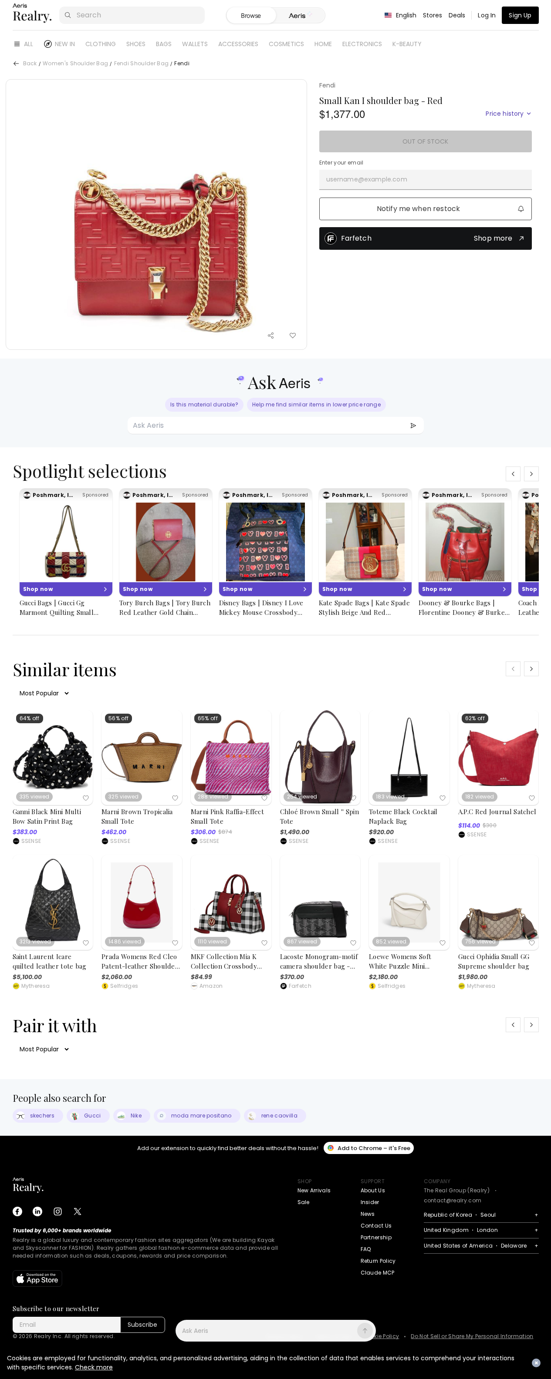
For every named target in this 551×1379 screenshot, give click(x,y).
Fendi (327, 85)
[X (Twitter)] (77, 1211)
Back (30, 63)
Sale (303, 1202)
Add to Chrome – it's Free (374, 1148)
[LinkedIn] (37, 1211)
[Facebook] (17, 1211)
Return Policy (378, 1261)
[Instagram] (57, 1211)
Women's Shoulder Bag (75, 63)
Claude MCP (378, 1272)
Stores (433, 15)
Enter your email (341, 162)
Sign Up (520, 15)
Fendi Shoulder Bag (141, 63)
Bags (164, 44)
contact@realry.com (453, 1200)
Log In (487, 15)
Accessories (238, 44)
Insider (370, 1202)
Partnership (376, 1237)
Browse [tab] (251, 15)
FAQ (366, 1249)
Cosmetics (286, 44)
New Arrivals (314, 1190)
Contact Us (376, 1225)
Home (323, 44)
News (368, 1214)
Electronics (362, 44)
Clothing (100, 44)
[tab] (300, 15)
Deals (457, 15)
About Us (373, 1190)
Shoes (135, 44)
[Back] (16, 63)
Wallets (195, 44)
